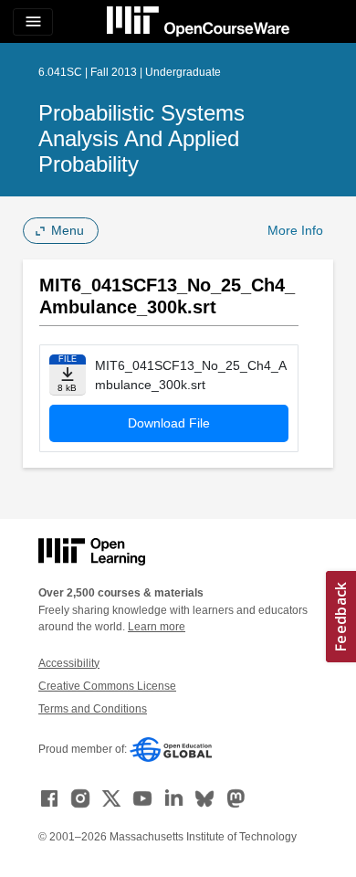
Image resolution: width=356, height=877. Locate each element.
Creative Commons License (107, 686)
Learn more (156, 626)
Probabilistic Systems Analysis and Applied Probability (141, 138)
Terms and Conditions (92, 709)
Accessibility (68, 663)
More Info (295, 230)
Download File (169, 423)
